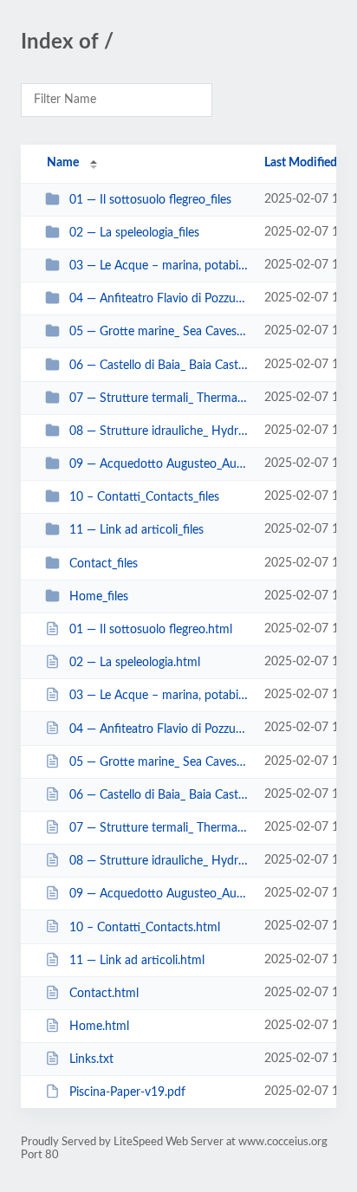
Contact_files (103, 564)
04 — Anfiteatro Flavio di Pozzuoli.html (158, 728)
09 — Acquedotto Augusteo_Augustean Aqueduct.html (158, 894)
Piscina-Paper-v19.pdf (127, 1092)
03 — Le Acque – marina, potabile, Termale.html (158, 696)
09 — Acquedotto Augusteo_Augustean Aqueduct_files (158, 464)
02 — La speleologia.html (134, 663)
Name (63, 163)
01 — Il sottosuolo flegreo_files (150, 200)
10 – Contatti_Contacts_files (144, 497)
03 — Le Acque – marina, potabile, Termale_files (158, 266)
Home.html (99, 1026)
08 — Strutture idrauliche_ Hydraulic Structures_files (158, 431)
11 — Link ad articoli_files (136, 530)
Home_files (98, 597)
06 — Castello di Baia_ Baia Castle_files (158, 366)
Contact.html (104, 994)
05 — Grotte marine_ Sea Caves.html (158, 762)
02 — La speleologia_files (134, 233)
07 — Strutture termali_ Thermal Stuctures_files (158, 398)
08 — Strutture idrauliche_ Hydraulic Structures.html (158, 861)
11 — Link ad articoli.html (136, 961)
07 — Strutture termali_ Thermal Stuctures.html (158, 828)
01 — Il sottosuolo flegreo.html (150, 630)
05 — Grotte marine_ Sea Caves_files (158, 332)
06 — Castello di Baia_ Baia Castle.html (158, 795)
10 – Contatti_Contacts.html (144, 927)
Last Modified (300, 163)
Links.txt (91, 1059)
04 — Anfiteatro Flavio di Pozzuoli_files (158, 299)
